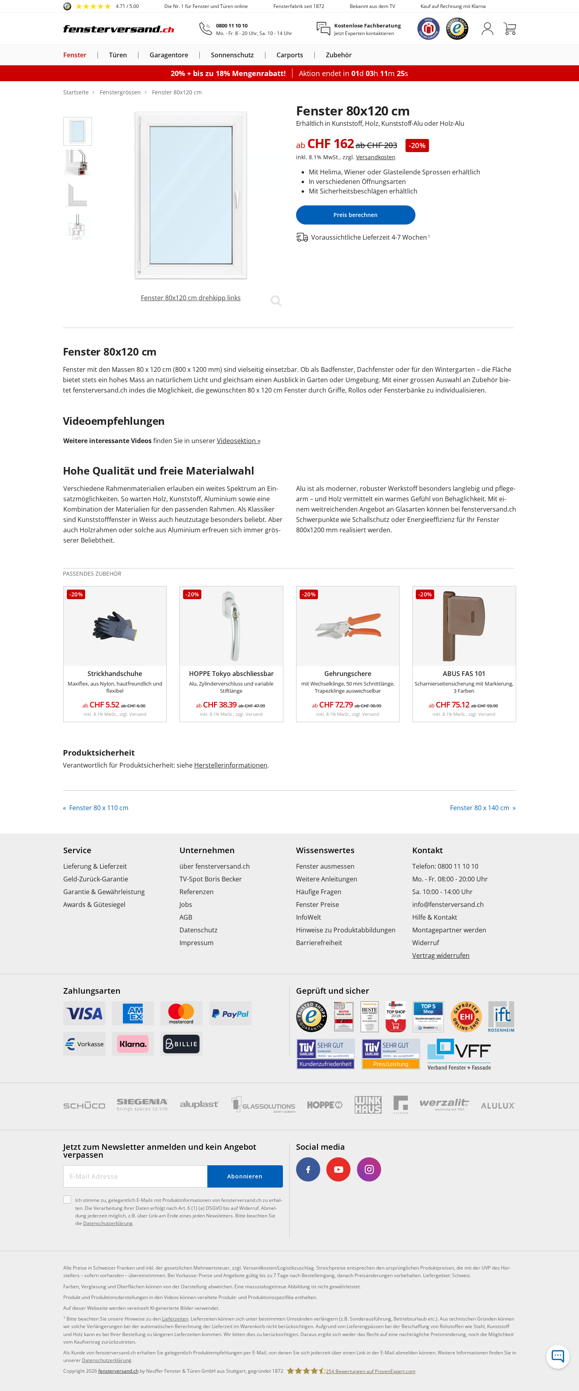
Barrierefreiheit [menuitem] (319, 942)
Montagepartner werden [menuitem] (449, 930)
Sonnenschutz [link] (232, 55)
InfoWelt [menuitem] (308, 917)
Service (77, 850)
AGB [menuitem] (185, 917)
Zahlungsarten (92, 991)
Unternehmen (207, 850)
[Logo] (119, 28)
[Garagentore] (193, 55)
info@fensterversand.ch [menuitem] (448, 904)
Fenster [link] (74, 55)
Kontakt (427, 850)
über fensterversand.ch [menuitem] (214, 866)
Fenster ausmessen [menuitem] (325, 866)
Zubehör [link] (339, 55)
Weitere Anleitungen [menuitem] (326, 879)
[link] (101, 6)
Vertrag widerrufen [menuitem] (441, 955)
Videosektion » (239, 440)
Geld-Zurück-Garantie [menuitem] (95, 879)
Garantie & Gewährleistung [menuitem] (104, 891)
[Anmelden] (487, 28)
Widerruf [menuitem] (425, 942)
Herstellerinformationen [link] (230, 765)
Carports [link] (290, 55)
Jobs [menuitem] (185, 904)
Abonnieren (245, 1176)
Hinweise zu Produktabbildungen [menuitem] (346, 930)
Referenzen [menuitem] (196, 891)
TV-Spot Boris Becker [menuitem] (210, 879)
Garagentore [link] (169, 55)
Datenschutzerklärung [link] (106, 1360)
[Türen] (132, 55)
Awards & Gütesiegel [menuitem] (94, 904)
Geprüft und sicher (332, 991)
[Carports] (308, 55)
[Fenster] (91, 55)
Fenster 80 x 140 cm (480, 807)
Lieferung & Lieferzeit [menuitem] (95, 866)
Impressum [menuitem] (196, 942)
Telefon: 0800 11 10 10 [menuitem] (445, 866)
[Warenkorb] (509, 28)
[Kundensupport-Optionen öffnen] (558, 1356)
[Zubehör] (356, 55)
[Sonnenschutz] (258, 55)
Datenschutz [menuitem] (198, 930)
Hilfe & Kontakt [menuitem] (434, 917)
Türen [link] (118, 55)
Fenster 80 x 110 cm (98, 807)
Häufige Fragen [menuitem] (318, 891)
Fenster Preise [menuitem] (317, 904)
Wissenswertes (325, 850)
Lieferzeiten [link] (175, 1318)
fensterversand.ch (118, 1371)
